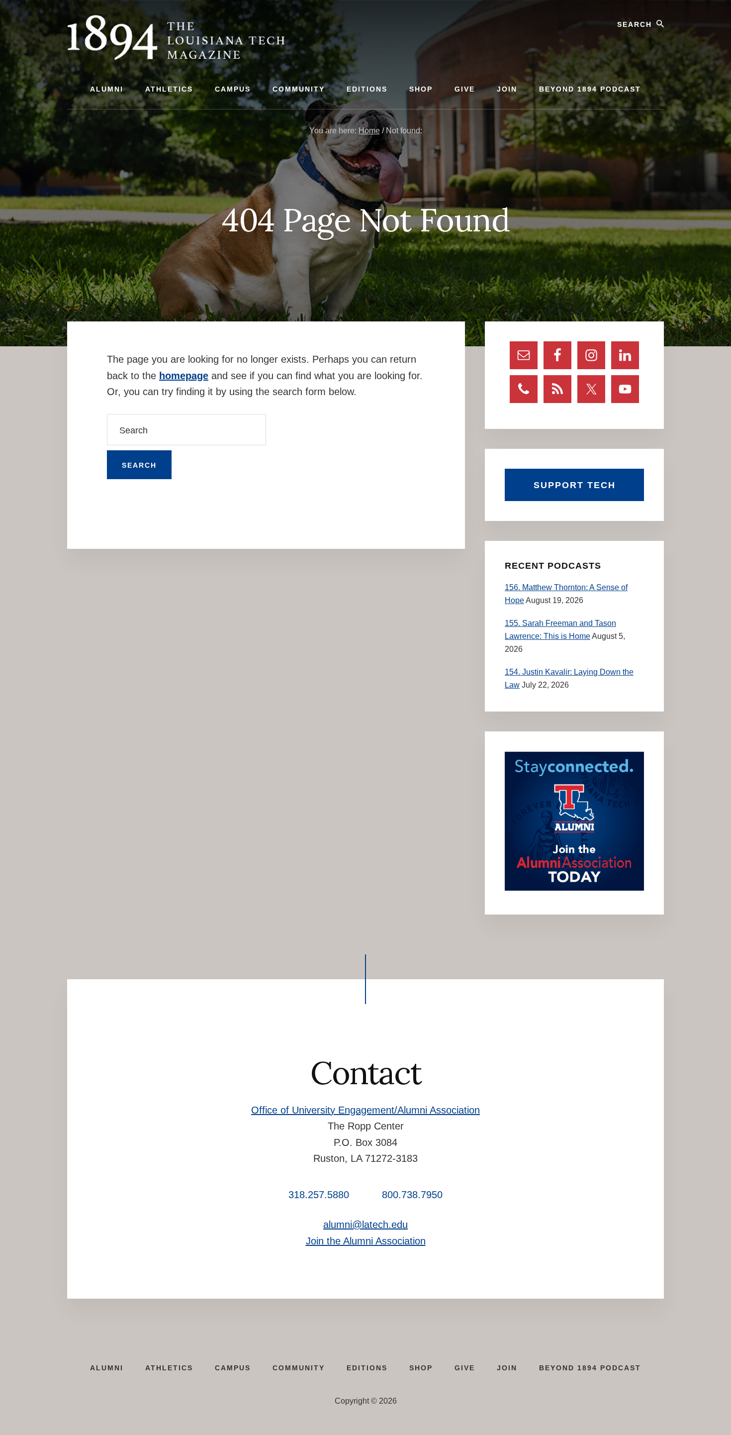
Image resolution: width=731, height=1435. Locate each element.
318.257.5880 (318, 1194)
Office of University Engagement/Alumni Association (365, 1110)
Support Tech (575, 485)
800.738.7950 (412, 1194)
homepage (183, 375)
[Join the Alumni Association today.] (574, 888)
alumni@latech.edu (365, 1224)
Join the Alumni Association (366, 1240)
